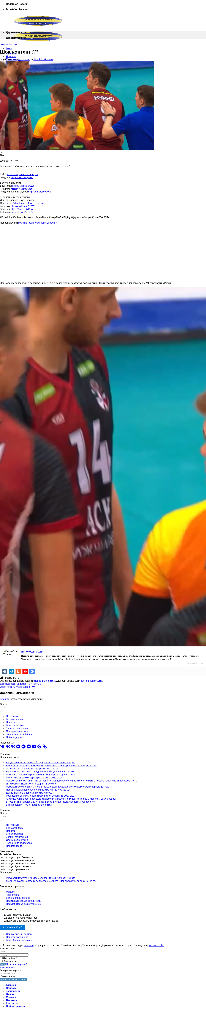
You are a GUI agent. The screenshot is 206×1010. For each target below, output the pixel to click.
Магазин (10, 891)
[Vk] (4, 671)
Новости (11, 56)
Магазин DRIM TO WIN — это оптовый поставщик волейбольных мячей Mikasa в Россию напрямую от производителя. (71, 780)
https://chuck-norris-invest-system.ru (26, 203)
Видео (10, 994)
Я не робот (10, 958)
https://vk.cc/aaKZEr (23, 185)
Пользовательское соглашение (23, 903)
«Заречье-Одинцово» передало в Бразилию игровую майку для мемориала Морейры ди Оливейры (61, 798)
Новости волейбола (8, 44)
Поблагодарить (14, 737)
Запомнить (9, 961)
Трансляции (12, 894)
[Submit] (1, 711)
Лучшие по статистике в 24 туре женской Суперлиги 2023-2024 (40, 771)
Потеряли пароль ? (16, 964)
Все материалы (14, 719)
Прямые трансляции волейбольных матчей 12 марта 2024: (38, 789)
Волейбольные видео (18, 897)
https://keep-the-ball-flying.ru (22, 174)
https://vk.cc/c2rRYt (22, 211)
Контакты (12, 1003)
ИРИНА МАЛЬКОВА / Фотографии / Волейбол (31, 783)
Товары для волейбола (19, 734)
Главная (11, 984)
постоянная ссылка (91, 680)
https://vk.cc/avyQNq (39, 191)
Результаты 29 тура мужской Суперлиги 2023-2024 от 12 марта (40, 762)
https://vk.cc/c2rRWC (23, 206)
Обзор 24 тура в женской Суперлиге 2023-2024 (32, 768)
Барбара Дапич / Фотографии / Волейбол (29, 804)
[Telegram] (11, 671)
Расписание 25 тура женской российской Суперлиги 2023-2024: (41, 795)
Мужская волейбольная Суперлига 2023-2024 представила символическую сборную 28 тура (57, 786)
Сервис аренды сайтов (19, 933)
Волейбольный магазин (19, 940)
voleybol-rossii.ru (195, 663)
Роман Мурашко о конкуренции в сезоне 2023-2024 (34, 777)
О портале (12, 1000)
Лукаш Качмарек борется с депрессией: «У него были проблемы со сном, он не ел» (51, 765)
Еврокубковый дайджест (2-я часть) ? (20, 683)
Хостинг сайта (156, 945)
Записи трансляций (17, 728)
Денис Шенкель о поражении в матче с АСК (30, 792)
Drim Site (28, 945)
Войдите (5, 698)
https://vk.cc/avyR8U (22, 177)
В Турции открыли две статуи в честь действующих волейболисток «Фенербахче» (51, 801)
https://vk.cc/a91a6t (21, 188)
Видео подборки (15, 725)
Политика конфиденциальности (23, 900)
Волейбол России (43, 59)
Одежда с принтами (17, 731)
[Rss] (18, 671)
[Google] (32, 671)
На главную (12, 716)
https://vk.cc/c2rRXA (22, 209)
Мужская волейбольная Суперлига (37, 222)
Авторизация (7, 967)
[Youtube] (25, 671)
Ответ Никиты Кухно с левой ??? (17, 686)
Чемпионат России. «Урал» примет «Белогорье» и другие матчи (40, 774)
